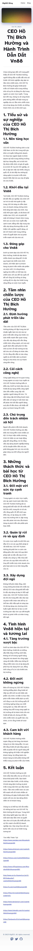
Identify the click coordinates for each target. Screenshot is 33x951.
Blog (29, 3)
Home (23, 3)
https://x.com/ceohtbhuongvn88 (15, 887)
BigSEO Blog (7, 3)
